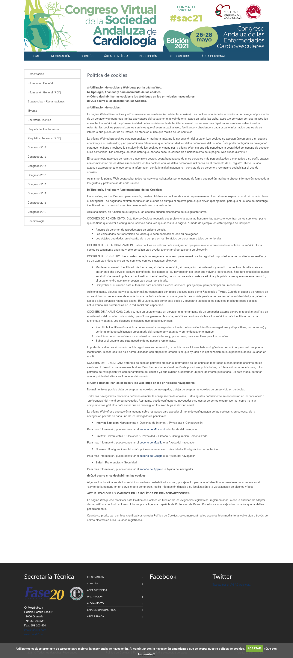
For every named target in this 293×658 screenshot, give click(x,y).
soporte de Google (151, 456)
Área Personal (213, 56)
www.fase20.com (34, 634)
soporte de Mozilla (151, 442)
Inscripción (148, 56)
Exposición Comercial (101, 609)
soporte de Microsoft (152, 429)
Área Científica (116, 56)
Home (36, 56)
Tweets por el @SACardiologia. (232, 584)
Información (60, 56)
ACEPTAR (254, 648)
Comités (87, 56)
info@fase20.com (35, 630)
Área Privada (95, 616)
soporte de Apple (150, 469)
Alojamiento (95, 603)
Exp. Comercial (179, 56)
